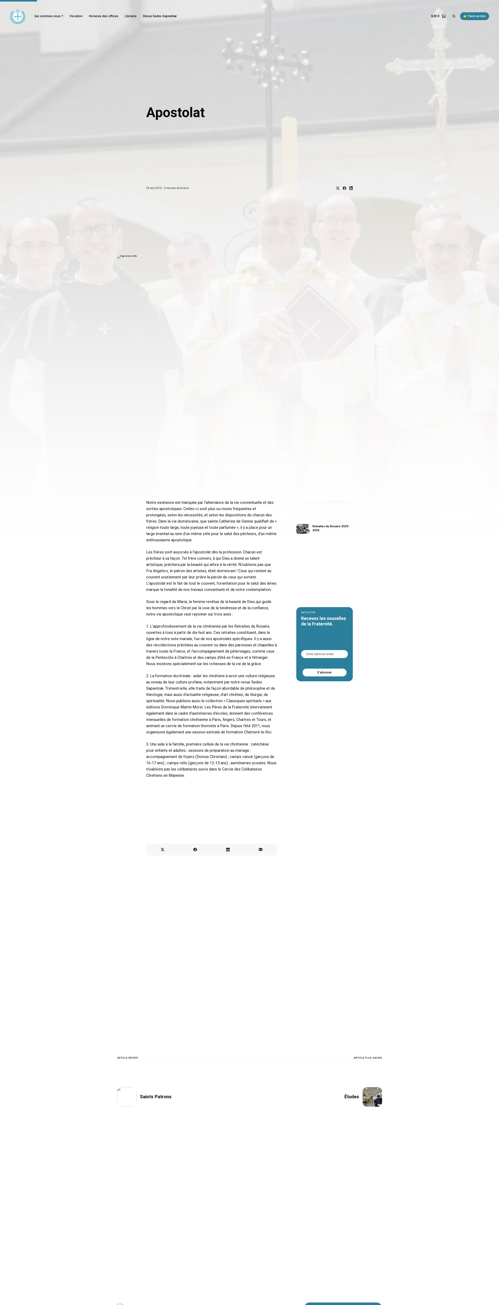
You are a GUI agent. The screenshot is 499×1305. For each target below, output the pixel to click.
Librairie (130, 16)
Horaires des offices (103, 16)
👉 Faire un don (474, 16)
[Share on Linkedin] (349, 188)
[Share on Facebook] (343, 188)
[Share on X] (336, 188)
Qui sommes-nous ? (48, 16)
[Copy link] (260, 849)
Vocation (76, 16)
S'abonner (324, 672)
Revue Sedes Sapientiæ (160, 16)
